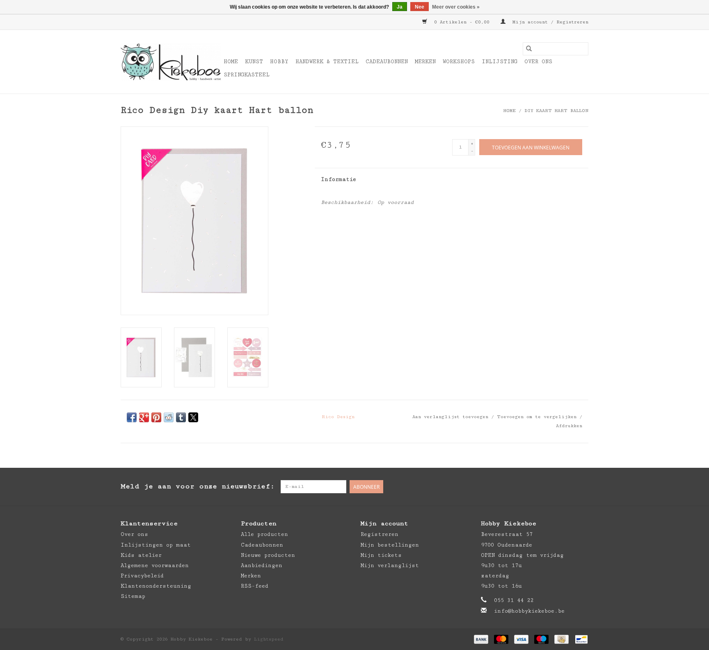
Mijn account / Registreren (549, 22)
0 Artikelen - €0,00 (461, 22)
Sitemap (133, 596)
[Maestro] (541, 638)
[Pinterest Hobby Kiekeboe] (565, 486)
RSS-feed (254, 586)
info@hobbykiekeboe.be (529, 611)
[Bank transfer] (481, 638)
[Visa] (521, 638)
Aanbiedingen (261, 565)
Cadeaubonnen (387, 61)
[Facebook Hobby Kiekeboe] (549, 486)
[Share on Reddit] (169, 417)
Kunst (254, 61)
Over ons (538, 61)
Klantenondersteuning (156, 586)
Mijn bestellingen (390, 545)
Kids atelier (141, 555)
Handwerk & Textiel (327, 61)
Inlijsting (499, 61)
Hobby (279, 61)
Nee (419, 7)
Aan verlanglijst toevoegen (451, 416)
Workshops (459, 61)
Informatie (338, 179)
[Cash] (561, 638)
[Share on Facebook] (132, 417)
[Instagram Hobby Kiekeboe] (581, 486)
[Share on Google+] (144, 417)
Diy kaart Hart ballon (556, 110)
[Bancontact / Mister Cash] (580, 638)
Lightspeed (269, 639)
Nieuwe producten (268, 555)
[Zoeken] (529, 48)
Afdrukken (569, 425)
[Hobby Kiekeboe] (171, 61)
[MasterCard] (501, 638)
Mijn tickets (381, 555)
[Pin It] (156, 417)
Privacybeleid (142, 575)
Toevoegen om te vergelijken (538, 416)
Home (231, 61)
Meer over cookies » (456, 7)
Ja (400, 7)
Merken (425, 61)
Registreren (379, 534)
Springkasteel (247, 74)
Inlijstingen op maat (156, 545)
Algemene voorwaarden (155, 565)
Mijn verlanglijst (390, 565)
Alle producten (264, 534)
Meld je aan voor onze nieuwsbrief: (197, 486)
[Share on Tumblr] (181, 417)
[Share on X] (193, 417)
